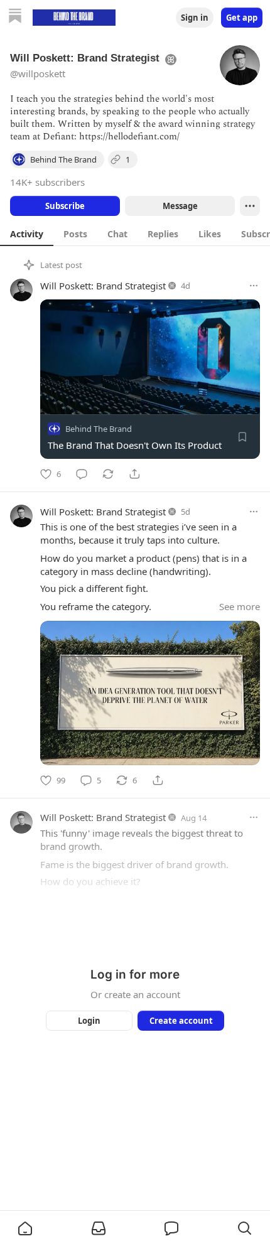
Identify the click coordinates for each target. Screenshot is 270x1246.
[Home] (15, 17)
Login (89, 1020)
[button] (25, 1228)
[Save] (242, 437)
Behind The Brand (98, 428)
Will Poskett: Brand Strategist (103, 285)
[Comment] (81, 474)
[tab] (26, 233)
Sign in (194, 17)
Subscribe (65, 206)
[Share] (134, 474)
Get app (241, 17)
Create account (181, 1020)
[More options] (254, 286)
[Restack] (108, 474)
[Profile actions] (250, 206)
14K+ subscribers (47, 182)
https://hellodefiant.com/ (129, 136)
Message (180, 206)
